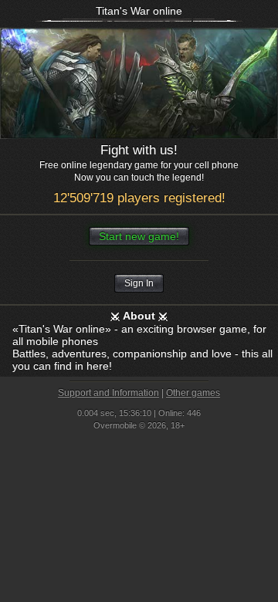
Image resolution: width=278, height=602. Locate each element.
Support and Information (108, 392)
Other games (193, 392)
